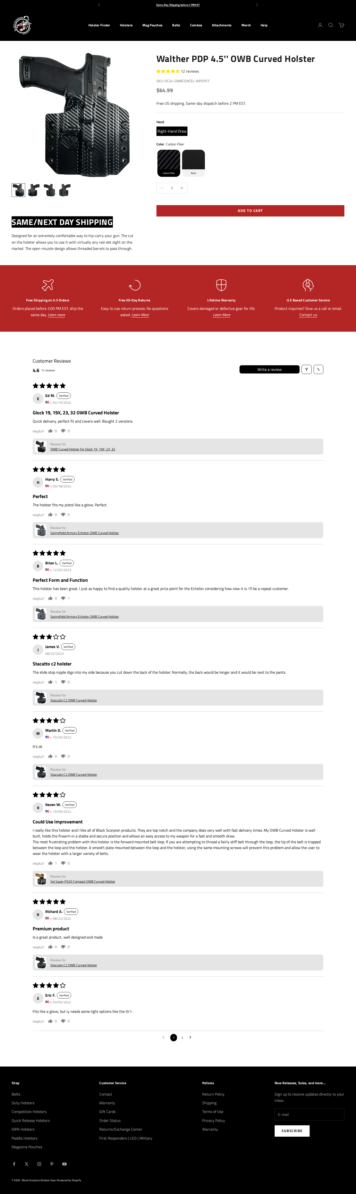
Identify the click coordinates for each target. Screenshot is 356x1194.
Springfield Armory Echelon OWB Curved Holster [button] (84, 532)
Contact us (308, 315)
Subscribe (292, 1131)
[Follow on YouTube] (64, 1164)
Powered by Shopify (69, 1180)
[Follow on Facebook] (14, 1164)
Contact (105, 1094)
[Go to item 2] (34, 190)
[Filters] (307, 369)
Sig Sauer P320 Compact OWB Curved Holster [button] (82, 881)
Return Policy (213, 1094)
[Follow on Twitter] (26, 1164)
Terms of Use (212, 1111)
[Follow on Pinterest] (51, 1164)
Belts (176, 25)
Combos (196, 25)
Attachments (222, 25)
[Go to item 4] (65, 190)
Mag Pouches (152, 25)
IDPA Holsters (23, 1129)
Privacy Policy (213, 1120)
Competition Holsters (29, 1111)
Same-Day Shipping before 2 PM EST (178, 5)
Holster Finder (99, 25)
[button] (168, 71)
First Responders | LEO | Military (125, 1138)
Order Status (110, 1120)
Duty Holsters (23, 1103)
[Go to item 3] (49, 190)
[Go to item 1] (18, 190)
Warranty (107, 1103)
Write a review (269, 369)
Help (264, 25)
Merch (246, 25)
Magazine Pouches (27, 1147)
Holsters (126, 25)
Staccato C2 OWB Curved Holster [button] (73, 700)
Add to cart (250, 210)
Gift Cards (107, 1111)
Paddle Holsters (24, 1138)
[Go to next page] (191, 1037)
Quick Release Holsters (31, 1120)
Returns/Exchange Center (120, 1129)
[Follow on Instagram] (39, 1164)
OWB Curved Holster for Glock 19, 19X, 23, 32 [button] (82, 449)
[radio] (171, 131)
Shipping (209, 1103)
